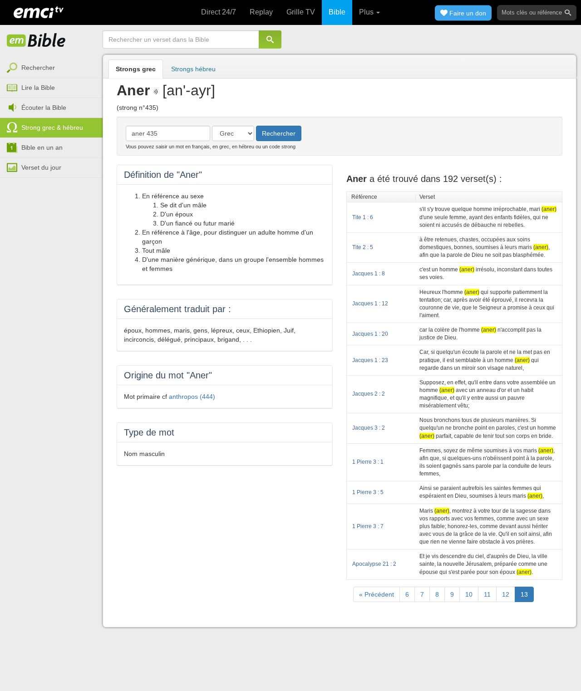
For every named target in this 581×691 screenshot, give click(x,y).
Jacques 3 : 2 (368, 428)
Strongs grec (136, 69)
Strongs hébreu (193, 69)
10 (469, 594)
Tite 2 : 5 (362, 247)
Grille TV (300, 12)
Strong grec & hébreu (52, 127)
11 (487, 594)
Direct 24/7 (218, 12)
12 (505, 594)
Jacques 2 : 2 (368, 394)
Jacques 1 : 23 (370, 360)
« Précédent (376, 594)
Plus (367, 12)
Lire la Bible (38, 87)
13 (524, 594)
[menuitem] (51, 68)
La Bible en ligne (36, 41)
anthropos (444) (192, 396)
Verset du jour (41, 167)
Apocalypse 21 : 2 (374, 564)
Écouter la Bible (43, 107)
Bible (337, 12)
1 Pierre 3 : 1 (368, 462)
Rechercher (38, 67)
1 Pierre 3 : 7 (368, 526)
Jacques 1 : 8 (368, 273)
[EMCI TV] (38, 11)
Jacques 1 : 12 (370, 303)
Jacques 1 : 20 (370, 334)
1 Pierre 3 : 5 (368, 492)
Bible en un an (42, 147)
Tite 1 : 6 (362, 217)
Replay (261, 12)
